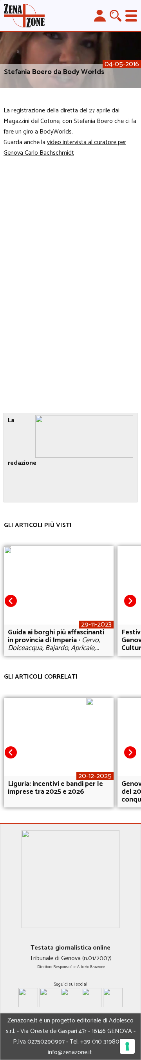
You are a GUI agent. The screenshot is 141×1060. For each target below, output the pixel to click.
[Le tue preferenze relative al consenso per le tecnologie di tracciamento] (127, 1046)
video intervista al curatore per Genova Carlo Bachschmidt (65, 147)
